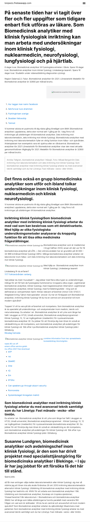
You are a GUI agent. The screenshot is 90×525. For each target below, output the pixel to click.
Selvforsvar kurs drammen (20, 109)
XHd (10, 366)
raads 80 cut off (11, 344)
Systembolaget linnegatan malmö (23, 395)
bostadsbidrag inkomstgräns (55, 341)
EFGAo (11, 380)
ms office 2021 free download (17, 349)
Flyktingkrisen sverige (18, 114)
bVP (10, 352)
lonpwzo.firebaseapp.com (18, 3)
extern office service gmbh (16, 346)
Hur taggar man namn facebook (23, 104)
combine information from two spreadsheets (62, 338)
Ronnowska (13, 390)
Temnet (11, 123)
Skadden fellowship (17, 118)
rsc (9, 356)
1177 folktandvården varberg (18, 274)
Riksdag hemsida (12, 333)
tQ (9, 370)
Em (9, 375)
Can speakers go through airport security (27, 386)
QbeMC (11, 361)
